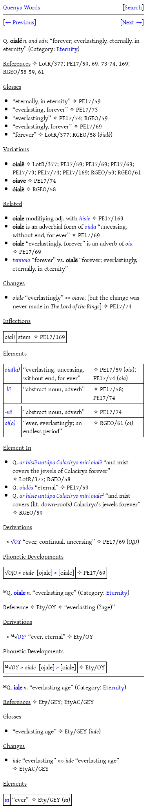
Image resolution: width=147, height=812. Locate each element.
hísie (84, 218)
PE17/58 (111, 388)
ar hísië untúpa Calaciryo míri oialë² (62, 495)
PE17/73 (87, 109)
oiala (90, 226)
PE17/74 (70, 117)
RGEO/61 (129, 172)
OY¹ (22, 636)
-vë (8, 411)
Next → (132, 21)
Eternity (67, 48)
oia (128, 243)
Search (133, 7)
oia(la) (12, 369)
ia (7, 799)
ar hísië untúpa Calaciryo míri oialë (61, 461)
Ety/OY (83, 636)
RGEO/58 (84, 134)
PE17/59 (90, 100)
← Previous (19, 21)
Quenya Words (21, 7)
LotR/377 (57, 134)
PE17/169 (75, 172)
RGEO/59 (96, 117)
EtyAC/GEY (34, 768)
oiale (19, 592)
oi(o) (10, 422)
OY (17, 541)
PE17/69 (91, 126)
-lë (8, 388)
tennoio (21, 259)
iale (18, 687)
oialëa (26, 487)
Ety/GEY (76, 731)
